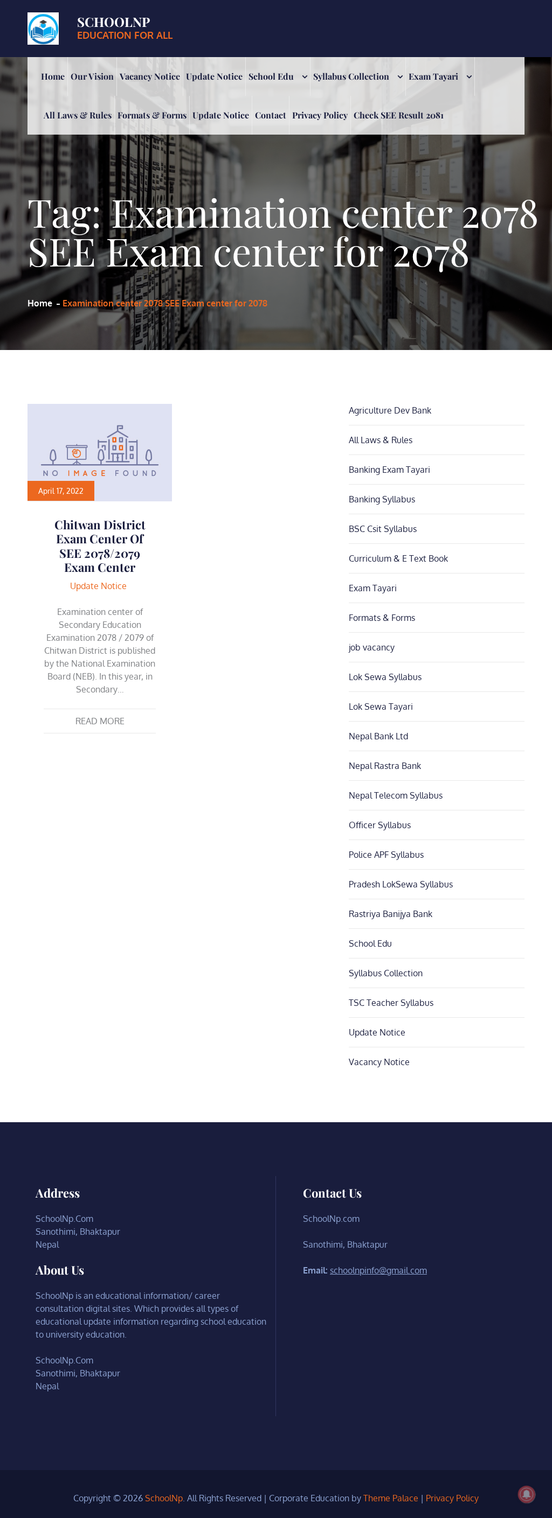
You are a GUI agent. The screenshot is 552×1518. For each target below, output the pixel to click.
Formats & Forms (152, 115)
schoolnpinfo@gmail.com (378, 1270)
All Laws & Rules (78, 115)
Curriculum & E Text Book (398, 558)
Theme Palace (390, 1498)
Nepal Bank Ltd (378, 736)
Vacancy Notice (150, 76)
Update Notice (214, 76)
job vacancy (372, 647)
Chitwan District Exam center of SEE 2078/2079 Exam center (100, 545)
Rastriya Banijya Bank (390, 913)
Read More (100, 721)
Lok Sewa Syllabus (385, 676)
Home (53, 76)
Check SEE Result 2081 (399, 115)
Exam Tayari (433, 76)
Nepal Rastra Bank (385, 765)
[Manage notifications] (526, 1494)
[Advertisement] (276, 215)
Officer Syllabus (380, 825)
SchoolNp (113, 21)
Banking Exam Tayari (389, 469)
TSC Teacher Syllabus (391, 1002)
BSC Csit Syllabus (383, 528)
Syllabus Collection (351, 76)
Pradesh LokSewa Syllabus (401, 884)
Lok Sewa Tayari (381, 706)
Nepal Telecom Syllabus (396, 795)
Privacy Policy (320, 115)
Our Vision (92, 76)
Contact (270, 115)
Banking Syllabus (382, 499)
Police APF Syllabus (386, 854)
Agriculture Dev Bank (390, 410)
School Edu (271, 76)
